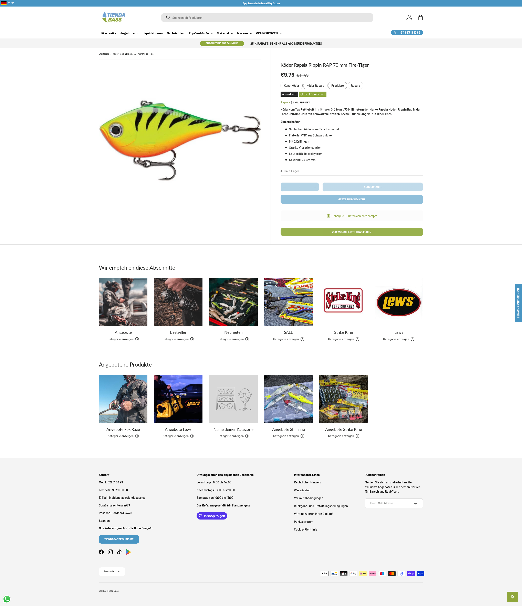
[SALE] (288, 302)
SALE (288, 332)
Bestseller (178, 332)
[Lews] (399, 302)
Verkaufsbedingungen (308, 498)
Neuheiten (233, 332)
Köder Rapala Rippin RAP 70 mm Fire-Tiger (133, 53)
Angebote (123, 332)
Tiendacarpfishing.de (119, 539)
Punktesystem (303, 521)
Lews (399, 332)
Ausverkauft (373, 186)
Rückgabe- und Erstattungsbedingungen (321, 506)
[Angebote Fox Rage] (123, 399)
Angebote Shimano (288, 429)
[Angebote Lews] (178, 399)
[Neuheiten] (233, 302)
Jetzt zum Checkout (351, 199)
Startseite (104, 53)
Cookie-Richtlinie (305, 529)
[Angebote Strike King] (343, 399)
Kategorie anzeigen (231, 436)
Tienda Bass (112, 590)
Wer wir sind (302, 490)
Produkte (337, 85)
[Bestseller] (178, 302)
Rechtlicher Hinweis (307, 482)
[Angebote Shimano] (288, 399)
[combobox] (267, 17)
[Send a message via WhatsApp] (7, 599)
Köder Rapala (315, 85)
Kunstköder (291, 85)
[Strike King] (343, 302)
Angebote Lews (178, 429)
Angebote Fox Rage (123, 429)
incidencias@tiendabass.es (127, 498)
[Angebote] (123, 302)
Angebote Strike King (343, 429)
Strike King (343, 332)
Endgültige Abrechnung (222, 43)
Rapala (355, 85)
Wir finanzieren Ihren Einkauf (313, 514)
